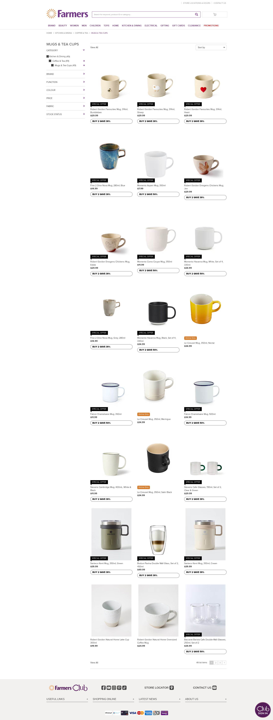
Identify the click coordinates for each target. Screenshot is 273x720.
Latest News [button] (148, 699)
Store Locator (156, 687)
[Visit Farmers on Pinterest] (119, 688)
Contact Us (202, 687)
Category (52, 50)
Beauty (63, 25)
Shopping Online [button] (104, 699)
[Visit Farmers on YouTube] (109, 688)
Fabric (50, 106)
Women (74, 25)
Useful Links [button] (55, 699)
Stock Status (54, 114)
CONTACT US (220, 3)
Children (95, 25)
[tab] (67, 699)
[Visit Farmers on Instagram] (114, 688)
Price (49, 98)
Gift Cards (178, 25)
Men (84, 25)
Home (115, 25)
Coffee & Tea (81, 33)
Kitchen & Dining (132, 25)
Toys (106, 25)
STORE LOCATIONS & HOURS (197, 3)
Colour (50, 90)
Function (51, 82)
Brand (51, 25)
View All (94, 47)
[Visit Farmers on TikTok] (124, 688)
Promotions (211, 25)
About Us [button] (191, 699)
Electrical (151, 25)
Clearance (194, 25)
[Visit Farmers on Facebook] (103, 688)
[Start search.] (196, 14)
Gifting (165, 25)
